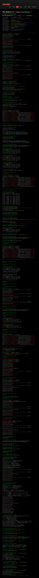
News (14, 6)
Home (10, 6)
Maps (21, 6)
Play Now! (34, 6)
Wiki (25, 6)
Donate (29, 6)
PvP (17, 6)
